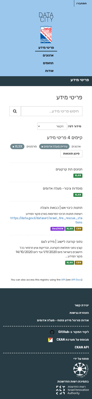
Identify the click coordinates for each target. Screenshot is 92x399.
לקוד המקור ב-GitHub (73, 332)
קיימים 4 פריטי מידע (64, 137)
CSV (78, 228)
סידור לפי (75, 126)
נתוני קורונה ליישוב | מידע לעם (61, 242)
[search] (15, 111)
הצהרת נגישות (79, 313)
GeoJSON (57, 228)
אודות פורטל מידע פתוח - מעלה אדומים (63, 320)
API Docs (76, 279)
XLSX (78, 175)
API (63, 279)
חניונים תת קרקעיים (69, 169)
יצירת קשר (81, 305)
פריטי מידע (46, 48)
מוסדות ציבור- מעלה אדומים (62, 188)
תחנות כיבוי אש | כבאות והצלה (61, 208)
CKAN (60, 339)
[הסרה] (42, 146)
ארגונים (48, 55)
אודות (49, 71)
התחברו (81, 3)
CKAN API (82, 347)
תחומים (48, 63)
